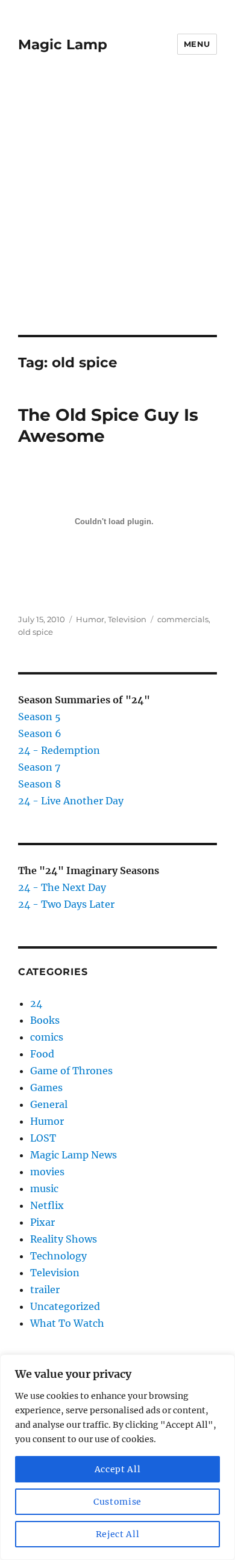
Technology (58, 1256)
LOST (43, 1138)
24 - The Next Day (62, 887)
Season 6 (39, 733)
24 (36, 1003)
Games (46, 1087)
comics (46, 1037)
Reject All (118, 1534)
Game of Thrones (71, 1071)
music (44, 1188)
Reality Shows (63, 1239)
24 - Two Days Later (66, 904)
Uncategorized (65, 1306)
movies (47, 1172)
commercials (182, 619)
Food (42, 1054)
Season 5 (39, 717)
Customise (117, 1501)
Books (45, 1020)
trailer (45, 1289)
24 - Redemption (59, 750)
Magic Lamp (62, 44)
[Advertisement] (117, 211)
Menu (197, 44)
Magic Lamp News (73, 1155)
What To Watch (67, 1323)
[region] (117, 1457)
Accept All (118, 1469)
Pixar (42, 1222)
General (48, 1104)
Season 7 (39, 767)
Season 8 (39, 784)
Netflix (47, 1205)
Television (127, 619)
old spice (35, 632)
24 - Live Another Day (71, 801)
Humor (90, 619)
